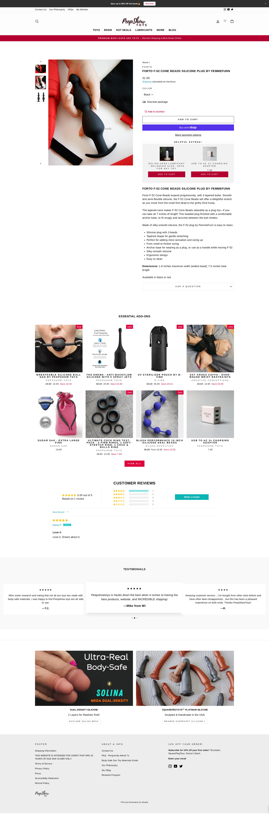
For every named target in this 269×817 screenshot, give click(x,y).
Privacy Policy (42, 768)
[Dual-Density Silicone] (84, 678)
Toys (96, 30)
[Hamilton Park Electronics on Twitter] (181, 766)
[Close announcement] (265, 4)
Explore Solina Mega (84, 721)
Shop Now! (149, 4)
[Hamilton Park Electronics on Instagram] (170, 766)
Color (147, 88)
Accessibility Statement (47, 778)
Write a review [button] (192, 497)
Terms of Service (43, 763)
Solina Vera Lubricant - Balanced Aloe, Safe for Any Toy (166, 166)
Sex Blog (106, 770)
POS (123, 802)
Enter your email (177, 758)
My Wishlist (82, 9)
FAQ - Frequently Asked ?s (115, 755)
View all (134, 463)
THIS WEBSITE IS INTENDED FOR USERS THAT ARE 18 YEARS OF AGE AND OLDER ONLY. (64, 757)
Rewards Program (111, 775)
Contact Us (41, 9)
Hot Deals (123, 30)
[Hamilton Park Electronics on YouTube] (175, 766)
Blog (172, 30)
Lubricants (143, 30)
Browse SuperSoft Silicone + (185, 721)
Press (38, 773)
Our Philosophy (57, 9)
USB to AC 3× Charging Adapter (209, 164)
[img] (60, 520)
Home (145, 62)
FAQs (71, 9)
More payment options (188, 135)
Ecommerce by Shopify (138, 802)
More (160, 30)
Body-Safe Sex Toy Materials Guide (120, 760)
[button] (119, 491)
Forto (147, 67)
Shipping (146, 81)
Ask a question (188, 286)
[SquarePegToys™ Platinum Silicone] (185, 678)
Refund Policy (42, 783)
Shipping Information (45, 751)
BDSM (108, 30)
